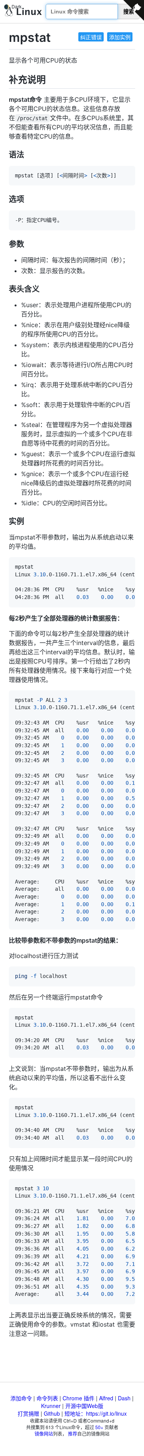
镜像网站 (44, 1433)
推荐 (72, 1433)
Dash (124, 1398)
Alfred (106, 1398)
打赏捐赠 (28, 1413)
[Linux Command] (23, 12)
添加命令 (21, 1398)
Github (52, 1413)
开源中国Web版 (84, 1406)
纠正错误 (91, 37)
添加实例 (120, 37)
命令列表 (47, 1398)
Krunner (51, 1406)
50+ (99, 1427)
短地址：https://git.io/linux (96, 1413)
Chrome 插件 (78, 1398)
